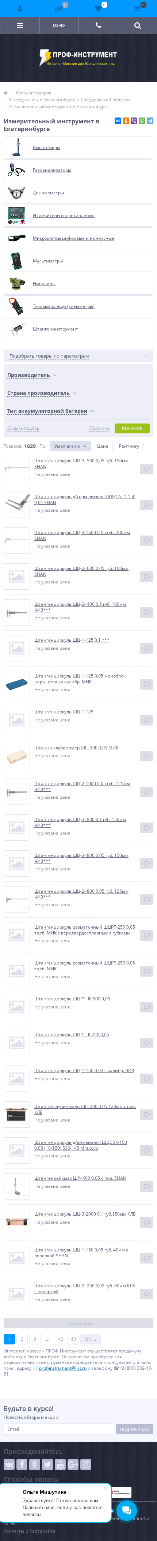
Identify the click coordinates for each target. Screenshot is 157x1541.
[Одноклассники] (126, 120)
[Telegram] (150, 120)
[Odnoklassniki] (34, 1464)
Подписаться (135, 1429)
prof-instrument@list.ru (63, 1368)
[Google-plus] (73, 1464)
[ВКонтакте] (118, 120)
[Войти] (20, 8)
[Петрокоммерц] (119, 1492)
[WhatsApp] (142, 120)
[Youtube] (60, 1464)
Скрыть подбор (23, 428)
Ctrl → (90, 1339)
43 (73, 1339)
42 (60, 1339)
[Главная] (6, 93)
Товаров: (13, 446)
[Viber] (134, 120)
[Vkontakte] (9, 1464)
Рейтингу (129, 446)
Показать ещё (78, 1323)
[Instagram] (85, 1464)
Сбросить (99, 428)
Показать (132, 428)
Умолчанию (67, 446)
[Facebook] (21, 1464)
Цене (102, 446)
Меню (59, 25)
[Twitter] (47, 1464)
